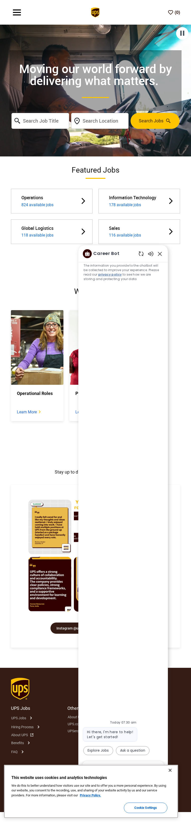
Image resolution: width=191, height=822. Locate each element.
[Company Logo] (95, 12)
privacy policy (110, 274)
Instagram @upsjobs (72, 628)
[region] (123, 510)
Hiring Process (22, 727)
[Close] (170, 770)
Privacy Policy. (90, 795)
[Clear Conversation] (141, 253)
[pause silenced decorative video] (182, 33)
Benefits (17, 743)
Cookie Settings (145, 808)
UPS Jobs (18, 718)
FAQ (14, 752)
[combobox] (40, 121)
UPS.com (75, 724)
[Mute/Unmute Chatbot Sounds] (150, 253)
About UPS (19, 735)
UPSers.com (77, 731)
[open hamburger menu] (17, 12)
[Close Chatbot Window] (160, 253)
